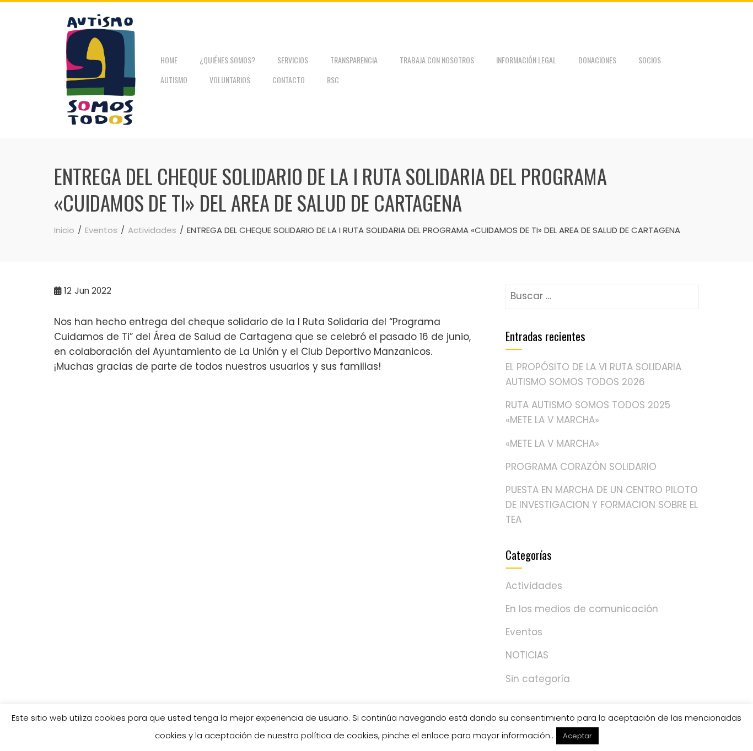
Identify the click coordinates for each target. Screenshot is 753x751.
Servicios (292, 60)
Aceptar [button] (577, 736)
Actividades (533, 585)
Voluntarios (229, 79)
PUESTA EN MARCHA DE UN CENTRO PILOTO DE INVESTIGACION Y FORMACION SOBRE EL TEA (601, 504)
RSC (333, 79)
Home (169, 60)
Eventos (523, 632)
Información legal (526, 60)
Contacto (288, 79)
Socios (649, 60)
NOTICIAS (526, 655)
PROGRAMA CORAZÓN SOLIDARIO (581, 466)
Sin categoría (537, 678)
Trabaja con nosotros (437, 60)
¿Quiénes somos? (227, 60)
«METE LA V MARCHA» (552, 443)
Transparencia (354, 60)
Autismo (173, 79)
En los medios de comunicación (581, 608)
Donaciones (597, 60)
